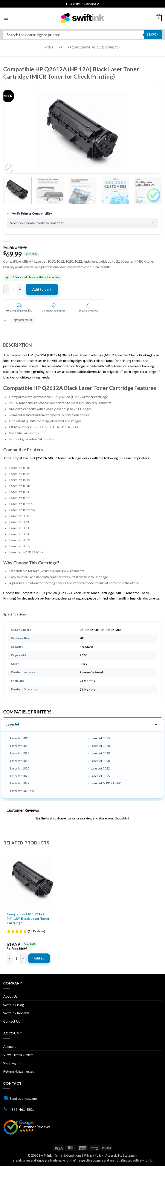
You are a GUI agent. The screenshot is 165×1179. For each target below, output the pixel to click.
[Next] (150, 132)
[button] (5, 18)
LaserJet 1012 (19, 746)
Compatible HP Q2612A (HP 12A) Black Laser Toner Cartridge (28, 918)
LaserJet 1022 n (21, 783)
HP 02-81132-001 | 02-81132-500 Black (93, 47)
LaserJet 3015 (100, 738)
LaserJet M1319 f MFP (106, 783)
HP (60, 47)
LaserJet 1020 (19, 768)
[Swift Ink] (82, 18)
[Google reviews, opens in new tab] (26, 1127)
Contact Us (11, 1021)
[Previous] (15, 132)
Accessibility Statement (121, 1155)
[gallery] (82, 132)
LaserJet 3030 (100, 753)
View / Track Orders (18, 1055)
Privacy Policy (93, 1155)
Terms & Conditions (67, 1155)
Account (9, 1046)
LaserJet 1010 (19, 738)
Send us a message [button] (23, 1098)
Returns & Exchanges (18, 1071)
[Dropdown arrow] (156, 724)
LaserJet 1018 (19, 761)
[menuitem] (82, 4)
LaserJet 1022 (19, 776)
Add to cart (42, 289)
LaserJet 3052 (100, 768)
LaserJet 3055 (100, 776)
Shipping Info (13, 1063)
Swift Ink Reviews (16, 1013)
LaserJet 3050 (100, 761)
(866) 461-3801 (22, 1109)
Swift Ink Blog (13, 1005)
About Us (10, 996)
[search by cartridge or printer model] (82, 34)
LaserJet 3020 (100, 746)
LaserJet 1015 (19, 753)
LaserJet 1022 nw (22, 791)
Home (49, 47)
